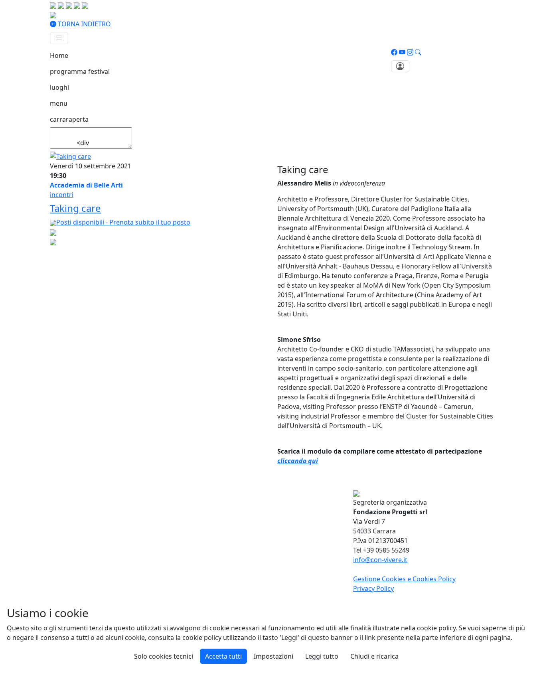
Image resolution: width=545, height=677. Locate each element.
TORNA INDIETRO (83, 24)
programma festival (80, 71)
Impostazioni (273, 656)
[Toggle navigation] (59, 38)
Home (59, 55)
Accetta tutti (223, 656)
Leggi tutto (321, 656)
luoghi (59, 87)
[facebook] (394, 52)
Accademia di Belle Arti (86, 185)
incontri (61, 194)
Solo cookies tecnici (163, 656)
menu (58, 103)
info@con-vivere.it (380, 559)
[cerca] (418, 52)
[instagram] (410, 52)
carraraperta (69, 119)
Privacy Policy (373, 588)
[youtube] (402, 52)
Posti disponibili (123, 222)
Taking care (75, 208)
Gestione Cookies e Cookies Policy (404, 578)
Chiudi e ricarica (374, 656)
